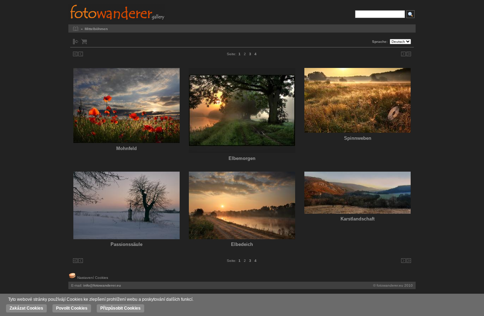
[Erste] (75, 54)
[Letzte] (408, 54)
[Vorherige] (80, 54)
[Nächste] (403, 54)
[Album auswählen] (75, 41)
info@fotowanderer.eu (102, 285)
